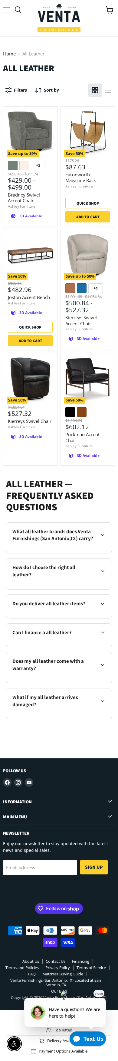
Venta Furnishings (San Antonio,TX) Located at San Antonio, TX (55, 982)
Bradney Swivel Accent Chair (24, 198)
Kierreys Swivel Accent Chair (81, 320)
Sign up (94, 867)
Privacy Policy (57, 967)
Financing (80, 961)
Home (9, 53)
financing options (57, 646)
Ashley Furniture (21, 206)
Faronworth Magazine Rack (80, 178)
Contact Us (55, 961)
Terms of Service (91, 967)
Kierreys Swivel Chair (29, 421)
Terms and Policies (22, 967)
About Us (30, 961)
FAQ (32, 974)
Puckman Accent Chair (82, 437)
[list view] (108, 90)
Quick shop (88, 203)
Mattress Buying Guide (62, 974)
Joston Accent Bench (29, 297)
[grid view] (95, 90)
